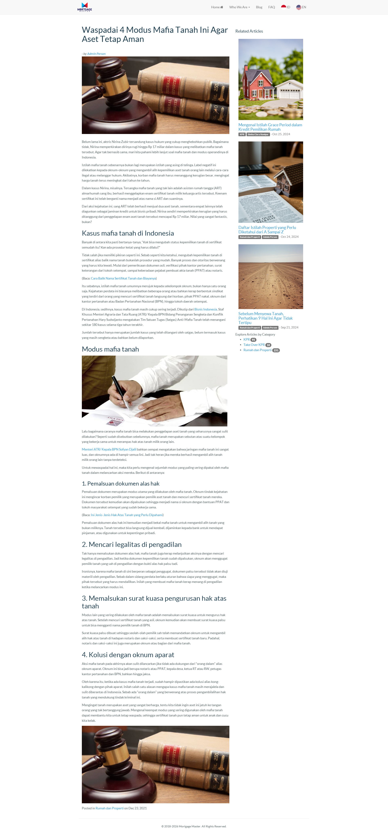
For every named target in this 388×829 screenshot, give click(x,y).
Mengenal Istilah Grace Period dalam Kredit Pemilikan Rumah (270, 127)
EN (303, 7)
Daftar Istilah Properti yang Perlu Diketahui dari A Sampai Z (267, 229)
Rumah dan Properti (110, 808)
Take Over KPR (254, 344)
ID (288, 7)
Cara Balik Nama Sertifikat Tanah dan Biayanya (123, 278)
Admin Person (270, 237)
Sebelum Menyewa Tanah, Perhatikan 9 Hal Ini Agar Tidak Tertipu (265, 318)
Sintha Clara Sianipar (258, 134)
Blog (259, 7)
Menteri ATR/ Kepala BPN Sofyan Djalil (109, 449)
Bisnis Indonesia (205, 309)
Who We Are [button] (238, 7)
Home (215, 7)
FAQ (271, 7)
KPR (242, 134)
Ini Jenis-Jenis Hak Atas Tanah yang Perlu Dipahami (127, 515)
